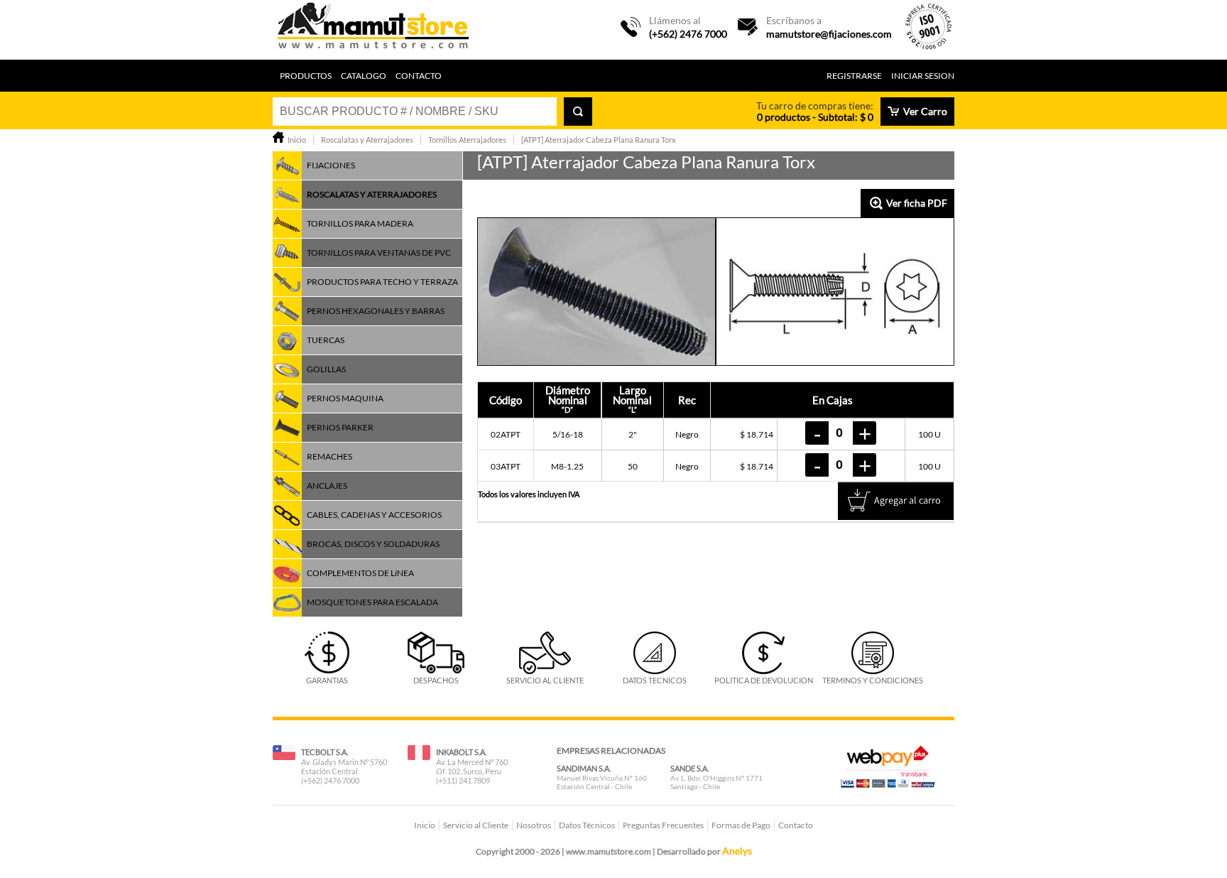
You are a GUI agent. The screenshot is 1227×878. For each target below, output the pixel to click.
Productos (306, 75)
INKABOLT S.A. (461, 752)
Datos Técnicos (587, 825)
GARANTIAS (327, 680)
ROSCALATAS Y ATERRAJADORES (372, 194)
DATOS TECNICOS (655, 680)
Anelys (737, 851)
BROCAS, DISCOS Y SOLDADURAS (373, 543)
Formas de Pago (740, 825)
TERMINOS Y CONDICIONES (872, 680)
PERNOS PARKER (340, 427)
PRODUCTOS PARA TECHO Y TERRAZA (382, 281)
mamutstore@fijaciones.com (829, 34)
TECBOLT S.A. (324, 752)
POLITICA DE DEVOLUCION (763, 680)
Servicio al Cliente (475, 825)
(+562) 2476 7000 (688, 34)
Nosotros (533, 825)
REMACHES (329, 456)
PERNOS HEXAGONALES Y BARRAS (376, 310)
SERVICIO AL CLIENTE (545, 680)
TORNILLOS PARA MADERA (360, 223)
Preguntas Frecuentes (663, 825)
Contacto (419, 75)
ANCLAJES (327, 485)
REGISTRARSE (854, 75)
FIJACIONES (331, 165)
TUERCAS (325, 340)
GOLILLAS (326, 369)
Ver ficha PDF (916, 203)
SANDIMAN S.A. (584, 768)
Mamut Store (374, 30)
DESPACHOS (436, 680)
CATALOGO (363, 75)
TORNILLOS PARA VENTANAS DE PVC (379, 252)
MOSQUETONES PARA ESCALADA (372, 602)
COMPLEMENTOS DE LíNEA (360, 573)
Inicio (424, 825)
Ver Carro (925, 111)
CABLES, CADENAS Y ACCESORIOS (374, 514)
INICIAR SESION (922, 75)
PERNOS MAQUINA (345, 398)
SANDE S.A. (689, 768)
